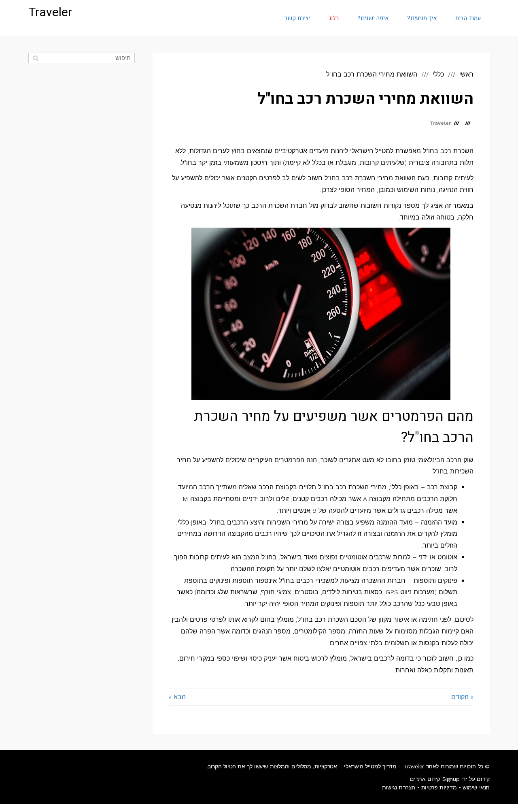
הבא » (177, 697)
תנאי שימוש (476, 787)
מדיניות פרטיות (438, 787)
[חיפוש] (35, 58)
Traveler (50, 12)
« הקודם (462, 697)
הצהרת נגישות (398, 787)
